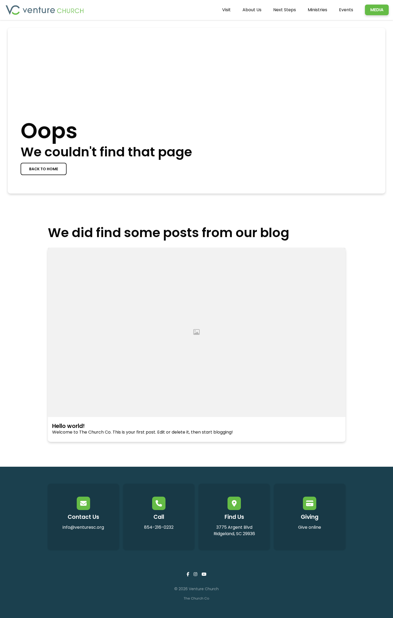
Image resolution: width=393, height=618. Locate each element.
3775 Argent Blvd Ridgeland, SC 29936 (234, 530)
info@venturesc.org (83, 527)
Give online (309, 527)
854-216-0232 (159, 527)
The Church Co (196, 598)
